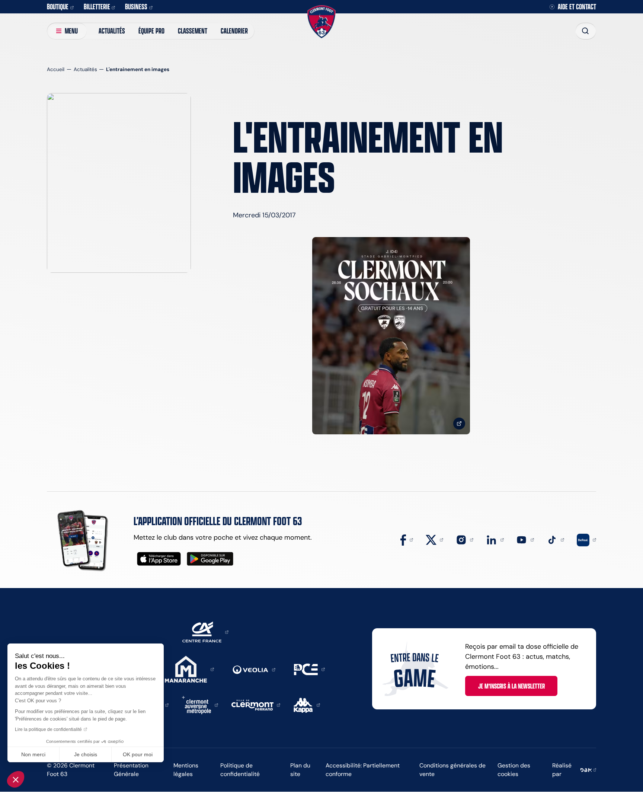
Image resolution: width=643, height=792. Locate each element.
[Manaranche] (189, 669)
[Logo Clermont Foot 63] (321, 21)
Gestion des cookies (514, 769)
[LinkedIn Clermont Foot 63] (495, 539)
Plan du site (300, 769)
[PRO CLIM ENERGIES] (309, 669)
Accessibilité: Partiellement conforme (363, 769)
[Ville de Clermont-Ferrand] (256, 704)
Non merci (33, 754)
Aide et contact (577, 7)
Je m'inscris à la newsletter (511, 685)
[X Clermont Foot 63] (435, 539)
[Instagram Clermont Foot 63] (465, 539)
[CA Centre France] (205, 631)
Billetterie (97, 6)
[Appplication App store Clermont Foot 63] (159, 559)
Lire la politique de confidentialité (48, 729)
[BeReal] (586, 539)
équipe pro (151, 31)
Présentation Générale (131, 769)
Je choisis (85, 754)
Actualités (112, 31)
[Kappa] (307, 704)
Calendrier (234, 31)
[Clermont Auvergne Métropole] (200, 704)
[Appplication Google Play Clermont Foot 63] (210, 559)
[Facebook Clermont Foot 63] (406, 539)
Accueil (55, 69)
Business (136, 6)
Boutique (57, 6)
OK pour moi (138, 754)
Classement (192, 31)
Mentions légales (185, 769)
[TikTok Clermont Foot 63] (555, 539)
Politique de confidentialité (240, 769)
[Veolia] (254, 669)
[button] (16, 779)
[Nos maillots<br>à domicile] (391, 336)
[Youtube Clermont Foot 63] (525, 539)
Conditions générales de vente (452, 769)
